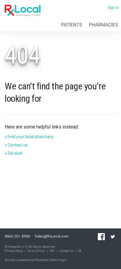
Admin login (58, 260)
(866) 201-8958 (17, 236)
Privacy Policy (14, 251)
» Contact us (16, 145)
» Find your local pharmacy (29, 136)
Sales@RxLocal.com (51, 236)
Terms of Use (36, 251)
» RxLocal (13, 153)
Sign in (113, 8)
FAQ (52, 251)
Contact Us (66, 251)
